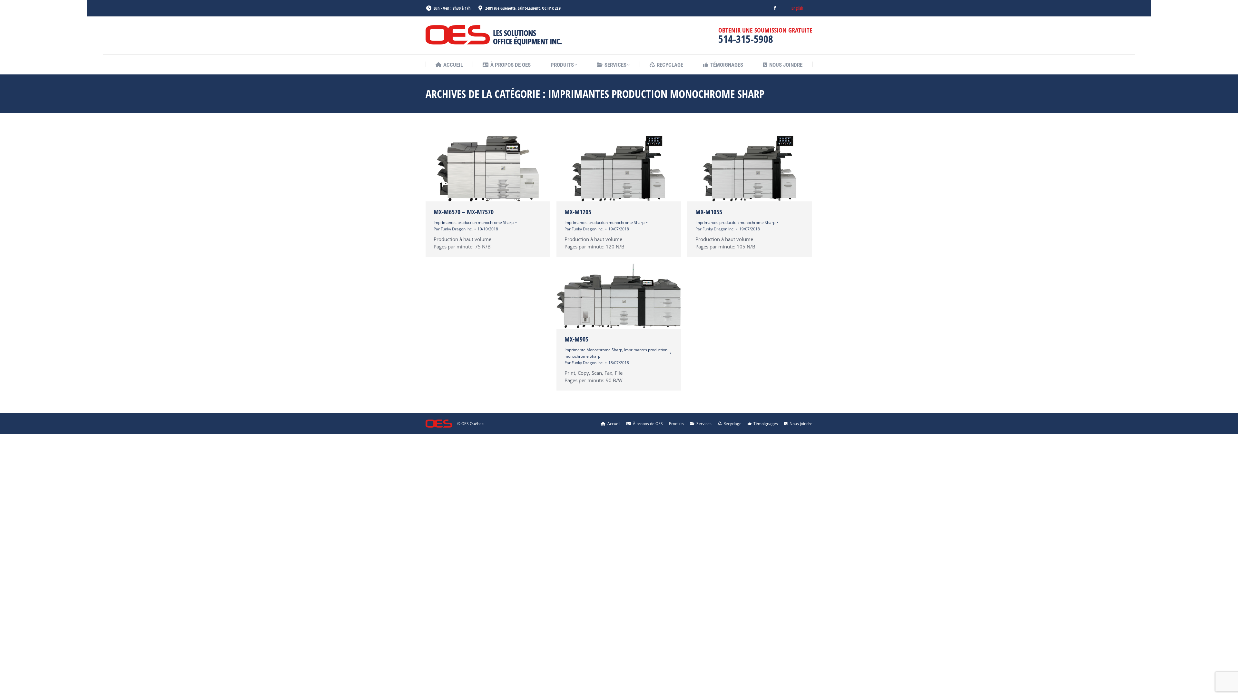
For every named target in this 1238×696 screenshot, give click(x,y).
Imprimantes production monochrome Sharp (474, 222)
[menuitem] (797, 8)
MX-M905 (576, 339)
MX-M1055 (708, 212)
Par (453, 229)
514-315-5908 (745, 39)
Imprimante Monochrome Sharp (593, 350)
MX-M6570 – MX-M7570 (464, 212)
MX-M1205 (578, 212)
